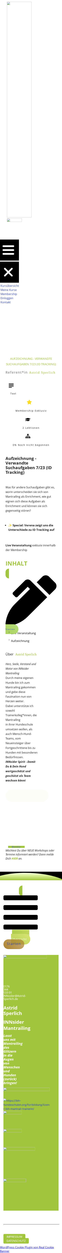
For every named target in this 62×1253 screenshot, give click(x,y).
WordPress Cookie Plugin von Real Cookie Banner (27, 1249)
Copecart (49, 1217)
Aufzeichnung (20, 641)
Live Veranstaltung (23, 633)
